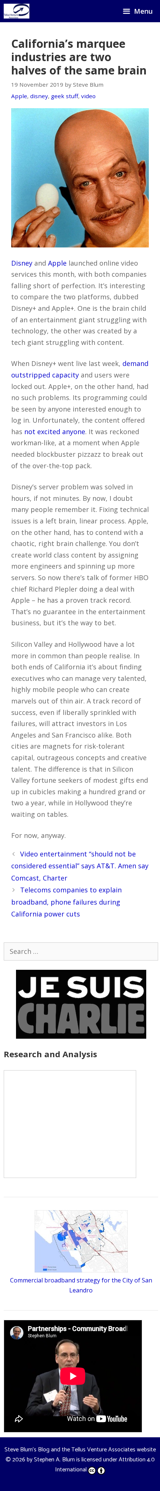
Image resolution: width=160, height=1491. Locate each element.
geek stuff (64, 96)
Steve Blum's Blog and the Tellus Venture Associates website (80, 1450)
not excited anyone (54, 431)
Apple (19, 96)
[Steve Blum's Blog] (16, 11)
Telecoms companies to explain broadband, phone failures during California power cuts (66, 901)
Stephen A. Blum (54, 1460)
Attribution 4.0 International (105, 1465)
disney (39, 96)
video (88, 96)
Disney (21, 263)
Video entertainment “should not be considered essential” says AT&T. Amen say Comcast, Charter (79, 865)
